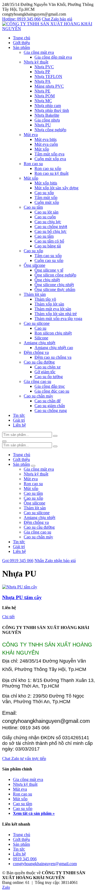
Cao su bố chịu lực (50, 231)
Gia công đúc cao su (51, 391)
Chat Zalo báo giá (57, 19)
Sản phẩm (21, 47)
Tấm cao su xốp (48, 255)
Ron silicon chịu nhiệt (53, 333)
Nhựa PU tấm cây (22, 597)
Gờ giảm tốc (45, 371)
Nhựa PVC (44, 67)
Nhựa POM (44, 96)
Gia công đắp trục (49, 386)
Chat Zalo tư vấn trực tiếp (24, 758)
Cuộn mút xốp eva (50, 159)
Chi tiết (8, 616)
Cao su (40, 328)
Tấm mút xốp (45, 197)
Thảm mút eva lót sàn (52, 309)
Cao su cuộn (45, 217)
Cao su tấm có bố (49, 241)
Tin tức (19, 415)
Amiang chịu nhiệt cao (53, 347)
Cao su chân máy (38, 396)
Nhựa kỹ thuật (36, 62)
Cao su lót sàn (46, 212)
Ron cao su (33, 163)
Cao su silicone (37, 323)
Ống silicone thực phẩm (54, 289)
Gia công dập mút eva (53, 57)
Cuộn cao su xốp (48, 260)
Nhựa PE (42, 91)
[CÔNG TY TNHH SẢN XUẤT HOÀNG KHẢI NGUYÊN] (48, 28)
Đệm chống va (36, 352)
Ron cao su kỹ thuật (51, 173)
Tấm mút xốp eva (49, 154)
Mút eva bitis (45, 139)
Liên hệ (19, 425)
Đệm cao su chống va (52, 357)
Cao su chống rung (50, 410)
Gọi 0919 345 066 (17, 560)
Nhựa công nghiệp (50, 129)
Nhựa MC (43, 100)
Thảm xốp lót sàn (49, 304)
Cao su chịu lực (47, 221)
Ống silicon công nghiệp (55, 275)
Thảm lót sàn (35, 294)
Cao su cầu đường (39, 362)
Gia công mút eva (39, 52)
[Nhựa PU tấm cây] (19, 587)
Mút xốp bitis (45, 183)
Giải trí (19, 420)
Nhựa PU (42, 125)
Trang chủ (21, 37)
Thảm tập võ (45, 299)
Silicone (41, 338)
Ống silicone (34, 265)
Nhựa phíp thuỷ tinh (51, 110)
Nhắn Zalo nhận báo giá (55, 560)
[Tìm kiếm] (55, 436)
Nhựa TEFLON (48, 76)
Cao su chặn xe (47, 367)
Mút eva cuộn (46, 144)
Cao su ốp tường (48, 376)
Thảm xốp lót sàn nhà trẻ (55, 313)
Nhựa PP (42, 71)
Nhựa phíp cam (47, 105)
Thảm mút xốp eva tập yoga (58, 318)
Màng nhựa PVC (49, 86)
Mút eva (31, 134)
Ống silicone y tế (48, 270)
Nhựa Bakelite (46, 115)
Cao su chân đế (47, 401)
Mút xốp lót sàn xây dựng (56, 188)
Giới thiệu (21, 42)
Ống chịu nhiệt (47, 280)
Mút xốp (41, 149)
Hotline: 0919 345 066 (21, 19)
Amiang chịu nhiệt (39, 342)
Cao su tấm (33, 207)
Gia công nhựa (47, 120)
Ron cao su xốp (47, 168)
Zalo (6, 887)
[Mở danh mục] (33, 466)
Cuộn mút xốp (46, 202)
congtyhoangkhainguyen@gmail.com (45, 863)
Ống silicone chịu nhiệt (54, 284)
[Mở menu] (4, 441)
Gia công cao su (37, 381)
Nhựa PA (42, 81)
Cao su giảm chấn (49, 405)
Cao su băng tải (47, 246)
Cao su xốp (44, 192)
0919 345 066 (25, 859)
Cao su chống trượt (50, 226)
